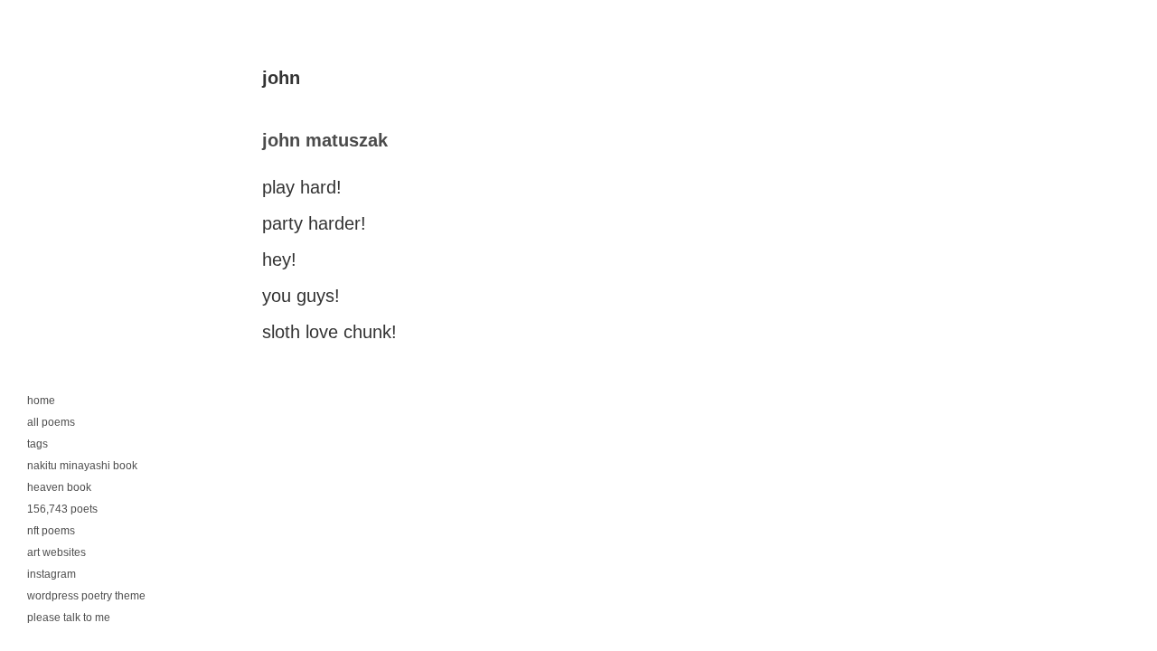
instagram (51, 574)
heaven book (59, 487)
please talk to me (68, 617)
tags (37, 444)
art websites (56, 552)
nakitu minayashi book (82, 465)
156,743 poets (62, 509)
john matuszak (325, 140)
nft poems (51, 530)
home (41, 400)
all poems (51, 422)
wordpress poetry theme (86, 596)
